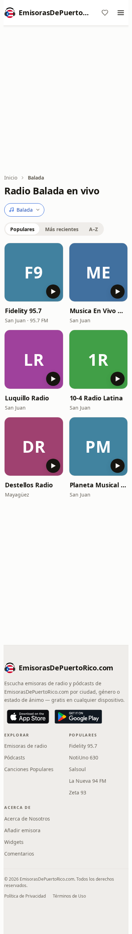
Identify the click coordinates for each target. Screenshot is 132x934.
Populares (22, 229)
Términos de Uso (69, 896)
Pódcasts (14, 757)
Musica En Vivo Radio (98, 310)
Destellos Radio (29, 485)
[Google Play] (78, 717)
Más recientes (61, 229)
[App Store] (28, 717)
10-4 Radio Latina (96, 398)
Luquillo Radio (27, 398)
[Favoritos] (105, 12)
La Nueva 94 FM (87, 780)
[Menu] (121, 13)
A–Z (93, 229)
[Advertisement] (66, 100)
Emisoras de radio (25, 745)
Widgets (14, 842)
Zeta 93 (77, 792)
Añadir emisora (22, 830)
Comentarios (19, 853)
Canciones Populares (29, 769)
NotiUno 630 (83, 757)
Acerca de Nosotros (27, 818)
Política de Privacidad (25, 896)
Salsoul (77, 769)
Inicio (10, 177)
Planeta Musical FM (98, 485)
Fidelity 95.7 (23, 310)
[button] (33, 272)
